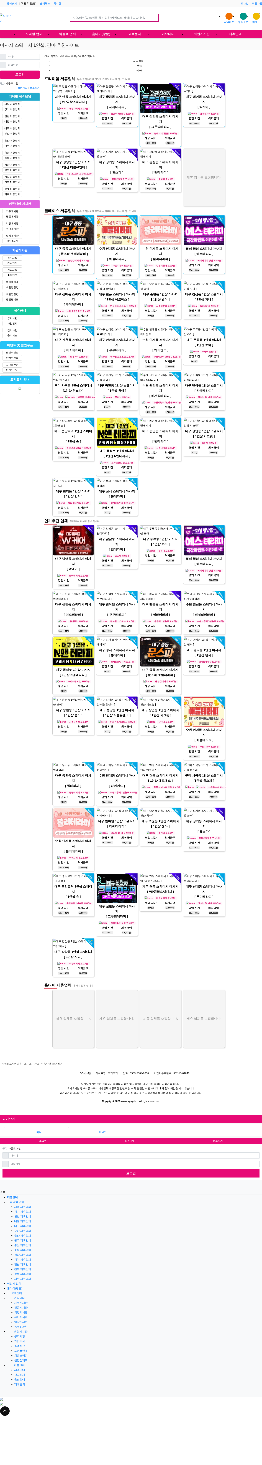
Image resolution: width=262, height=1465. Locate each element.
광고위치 (19, 1374)
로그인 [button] (43, 1140)
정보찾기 (35, 87)
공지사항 (12, 257)
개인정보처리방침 (12, 1063)
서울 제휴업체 (12, 104)
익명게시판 (12, 223)
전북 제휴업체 (12, 182)
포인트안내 (12, 282)
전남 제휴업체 (12, 177)
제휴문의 (19, 1384)
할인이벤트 (12, 352)
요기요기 (8, 1119)
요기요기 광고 (31, 1063)
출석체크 (45, 3)
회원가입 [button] (130, 1140)
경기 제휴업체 (12, 109)
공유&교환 (12, 240)
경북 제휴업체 (12, 170)
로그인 (244, 3)
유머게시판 (12, 228)
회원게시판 (20, 1331)
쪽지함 (57, 3)
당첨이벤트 (12, 357)
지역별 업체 (17, 1201)
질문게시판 (12, 216)
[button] (103, 1130)
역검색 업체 (14, 1283)
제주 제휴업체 (12, 194)
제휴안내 (19, 1365)
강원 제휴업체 (12, 189)
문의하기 (58, 1063)
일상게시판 (12, 235)
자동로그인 (12, 83)
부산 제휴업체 (12, 133)
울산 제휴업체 (12, 140)
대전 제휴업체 (12, 121)
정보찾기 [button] (218, 1140)
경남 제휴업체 (12, 164)
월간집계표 (12, 299)
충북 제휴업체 (12, 157)
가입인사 (12, 263)
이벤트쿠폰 (12, 370)
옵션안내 (19, 1379)
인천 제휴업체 (12, 116)
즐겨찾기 (12, 3)
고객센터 (16, 1293)
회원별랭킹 (12, 287)
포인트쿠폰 (12, 364)
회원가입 (257, 3)
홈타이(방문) (14, 1288)
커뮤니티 (19, 1297)
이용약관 (46, 1063)
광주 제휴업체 (12, 145)
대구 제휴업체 (12, 128)
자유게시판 (12, 211)
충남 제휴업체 (12, 152)
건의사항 (12, 269)
